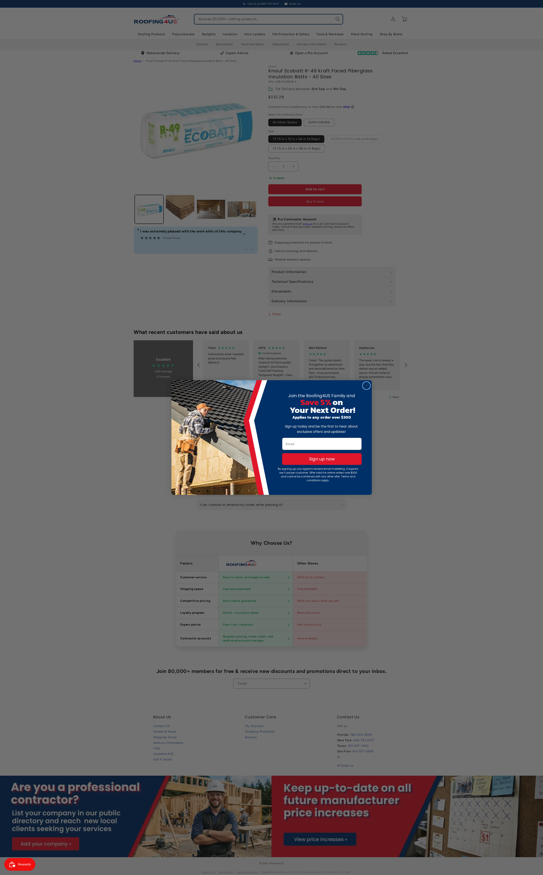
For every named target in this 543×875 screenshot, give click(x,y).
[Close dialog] (366, 385)
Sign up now (322, 459)
